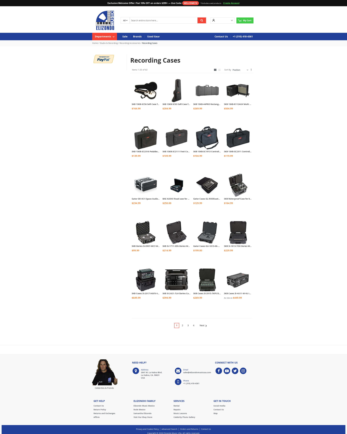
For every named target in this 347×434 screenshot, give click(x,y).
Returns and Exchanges (104, 413)
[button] (222, 20)
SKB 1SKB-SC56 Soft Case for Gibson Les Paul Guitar (157, 104)
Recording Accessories (130, 43)
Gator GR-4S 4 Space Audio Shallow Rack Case (154, 198)
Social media (219, 405)
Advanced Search (169, 429)
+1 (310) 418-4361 (243, 36)
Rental (176, 405)
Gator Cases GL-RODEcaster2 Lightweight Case (216, 198)
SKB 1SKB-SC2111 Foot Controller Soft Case (184, 151)
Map (215, 413)
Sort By (227, 69)
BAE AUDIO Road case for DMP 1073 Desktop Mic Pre (188, 198)
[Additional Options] (104, 58)
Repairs (177, 409)
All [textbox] (124, 20)
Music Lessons (180, 413)
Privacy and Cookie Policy (147, 429)
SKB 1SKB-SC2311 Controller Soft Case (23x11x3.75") (250, 151)
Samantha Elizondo (143, 413)
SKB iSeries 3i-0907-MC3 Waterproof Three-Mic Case (157, 246)
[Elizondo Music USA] (105, 20)
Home (95, 43)
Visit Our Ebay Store (143, 417)
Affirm (97, 417)
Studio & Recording (109, 43)
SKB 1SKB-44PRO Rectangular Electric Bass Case (216, 104)
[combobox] (125, 20)
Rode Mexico (139, 409)
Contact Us (99, 405)
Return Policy (100, 409)
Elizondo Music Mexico (144, 405)
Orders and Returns (189, 429)
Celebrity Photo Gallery (184, 417)
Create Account (231, 3)
